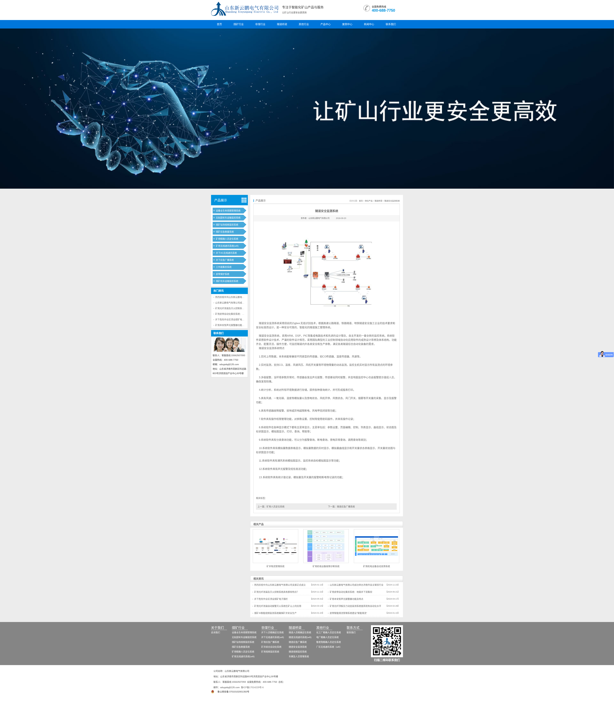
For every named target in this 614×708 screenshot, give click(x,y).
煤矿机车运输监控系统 (227, 281)
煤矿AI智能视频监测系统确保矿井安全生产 (275, 613)
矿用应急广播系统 (270, 642)
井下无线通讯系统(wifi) (272, 637)
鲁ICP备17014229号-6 (252, 687)
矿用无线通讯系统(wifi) (227, 246)
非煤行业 (260, 24)
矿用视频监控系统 (270, 651)
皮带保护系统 (222, 274)
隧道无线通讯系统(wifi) (300, 637)
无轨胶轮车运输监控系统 (228, 217)
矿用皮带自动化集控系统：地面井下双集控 (236, 314)
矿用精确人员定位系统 (227, 238)
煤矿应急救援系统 (225, 231)
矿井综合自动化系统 (271, 647)
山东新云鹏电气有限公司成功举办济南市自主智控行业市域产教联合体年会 (356, 586)
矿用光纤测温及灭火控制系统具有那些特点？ (237, 308)
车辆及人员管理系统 (299, 656)
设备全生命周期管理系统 (228, 210)
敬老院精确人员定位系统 (328, 642)
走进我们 (215, 632)
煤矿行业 (238, 24)
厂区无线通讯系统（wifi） (329, 647)
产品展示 (220, 200)
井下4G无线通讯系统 (226, 253)
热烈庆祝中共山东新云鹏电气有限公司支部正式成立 (241, 297)
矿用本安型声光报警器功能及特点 (232, 325)
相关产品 (258, 524)
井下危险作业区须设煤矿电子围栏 (232, 319)
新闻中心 (369, 24)
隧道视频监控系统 (298, 651)
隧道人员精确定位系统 (300, 632)
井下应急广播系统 (225, 260)
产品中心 (325, 24)
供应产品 (369, 201)
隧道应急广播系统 (346, 506)
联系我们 (391, 24)
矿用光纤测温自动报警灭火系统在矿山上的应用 (277, 606)
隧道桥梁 (282, 24)
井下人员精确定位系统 (272, 632)
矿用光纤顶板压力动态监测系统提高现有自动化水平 (355, 606)
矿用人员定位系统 (275, 506)
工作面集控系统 (224, 267)
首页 (219, 24)
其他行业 (304, 24)
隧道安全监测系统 (392, 201)
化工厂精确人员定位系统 (328, 632)
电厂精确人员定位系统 (327, 637)
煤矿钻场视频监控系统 (227, 224)
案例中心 (347, 24)
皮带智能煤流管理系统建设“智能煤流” (348, 613)
